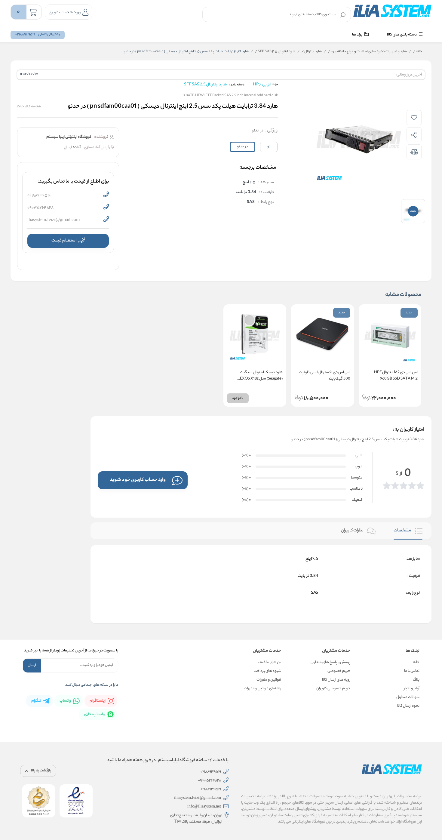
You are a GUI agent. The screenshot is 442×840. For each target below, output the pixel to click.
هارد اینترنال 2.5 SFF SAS (275, 52)
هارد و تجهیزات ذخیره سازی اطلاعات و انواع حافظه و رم (367, 52)
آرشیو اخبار (411, 688)
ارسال (32, 665)
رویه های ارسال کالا (336, 680)
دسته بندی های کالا (402, 35)
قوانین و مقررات (268, 680)
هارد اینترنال (312, 52)
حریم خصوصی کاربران (333, 688)
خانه (417, 52)
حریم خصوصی (338, 671)
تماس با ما (411, 671)
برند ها (357, 35)
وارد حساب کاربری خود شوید (138, 480)
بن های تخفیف (269, 662)
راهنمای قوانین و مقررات (262, 688)
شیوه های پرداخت (267, 671)
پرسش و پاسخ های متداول (330, 662)
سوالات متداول (407, 697)
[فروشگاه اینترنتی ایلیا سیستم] (392, 11)
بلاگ (416, 680)
